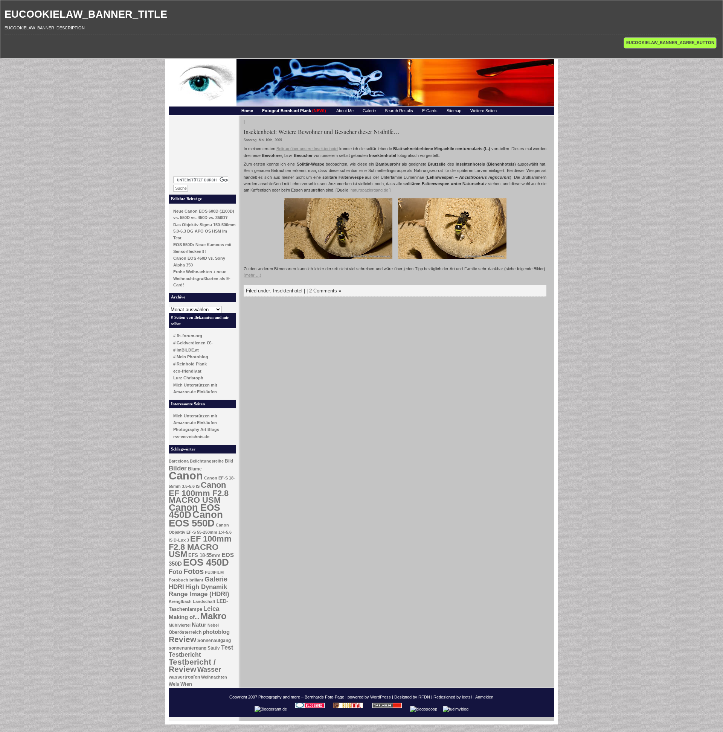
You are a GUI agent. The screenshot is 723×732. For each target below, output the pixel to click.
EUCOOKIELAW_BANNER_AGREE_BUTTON (670, 42)
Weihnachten (214, 677)
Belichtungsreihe (207, 461)
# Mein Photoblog (190, 357)
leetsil (467, 697)
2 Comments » (325, 291)
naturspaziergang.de (369, 190)
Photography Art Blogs (196, 429)
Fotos (193, 571)
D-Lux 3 (181, 540)
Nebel (213, 625)
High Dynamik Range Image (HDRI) (199, 590)
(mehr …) (252, 275)
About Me (345, 110)
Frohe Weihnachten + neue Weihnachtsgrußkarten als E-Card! (201, 278)
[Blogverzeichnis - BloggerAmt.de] (270, 709)
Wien (186, 684)
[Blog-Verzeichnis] (310, 709)
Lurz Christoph (188, 378)
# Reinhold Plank (190, 364)
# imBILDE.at (186, 350)
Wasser (209, 669)
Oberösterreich (185, 632)
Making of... (184, 617)
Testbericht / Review (192, 665)
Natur (199, 625)
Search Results (399, 110)
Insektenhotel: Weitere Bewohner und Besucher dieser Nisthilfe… (322, 131)
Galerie (369, 110)
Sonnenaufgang (214, 640)
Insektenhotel (287, 291)
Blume (195, 469)
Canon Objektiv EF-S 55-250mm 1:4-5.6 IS (200, 532)
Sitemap (454, 110)
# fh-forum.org (187, 335)
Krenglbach (180, 601)
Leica (211, 608)
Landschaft (204, 601)
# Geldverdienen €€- (193, 343)
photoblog (216, 632)
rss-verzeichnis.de (191, 436)
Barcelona (179, 461)
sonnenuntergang (187, 648)
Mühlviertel (180, 625)
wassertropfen (184, 677)
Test (227, 647)
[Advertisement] (202, 144)
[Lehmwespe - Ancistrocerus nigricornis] (338, 260)
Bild (229, 461)
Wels (174, 684)
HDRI (176, 586)
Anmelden (484, 697)
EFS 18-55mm (204, 555)
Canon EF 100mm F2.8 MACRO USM (199, 492)
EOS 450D (206, 562)
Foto (175, 571)
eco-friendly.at (187, 371)
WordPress (380, 697)
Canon (186, 475)
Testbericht (185, 654)
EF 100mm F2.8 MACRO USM (200, 546)
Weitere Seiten (483, 110)
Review (182, 639)
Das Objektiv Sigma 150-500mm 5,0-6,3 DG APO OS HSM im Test (204, 231)
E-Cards (430, 110)
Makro (213, 616)
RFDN (424, 697)
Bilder (178, 468)
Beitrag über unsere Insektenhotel (307, 148)
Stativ (213, 648)
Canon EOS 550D (196, 519)
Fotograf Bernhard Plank (294, 110)
